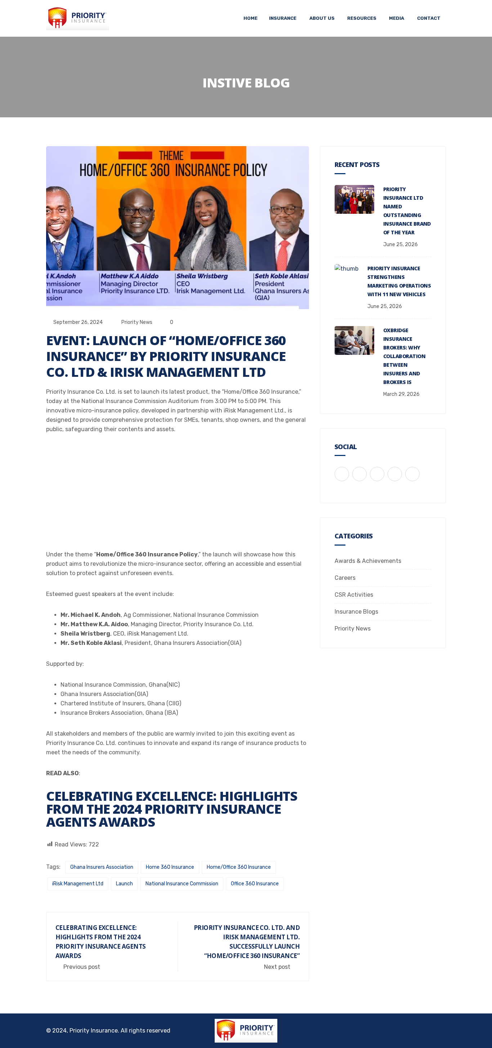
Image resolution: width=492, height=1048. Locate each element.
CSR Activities (354, 594)
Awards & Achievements (368, 560)
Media (396, 18)
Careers (345, 577)
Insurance (282, 18)
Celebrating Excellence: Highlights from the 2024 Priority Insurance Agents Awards (171, 809)
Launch (124, 884)
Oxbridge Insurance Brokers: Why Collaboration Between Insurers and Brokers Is (404, 356)
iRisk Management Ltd (77, 884)
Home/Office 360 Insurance (239, 867)
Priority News (136, 322)
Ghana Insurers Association (101, 867)
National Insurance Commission (182, 884)
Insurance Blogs (356, 611)
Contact (428, 18)
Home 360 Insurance (170, 867)
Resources (361, 18)
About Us (322, 18)
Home (250, 18)
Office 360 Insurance (255, 884)
